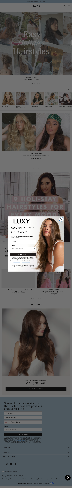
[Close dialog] (61, 219)
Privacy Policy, (17, 261)
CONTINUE (23, 254)
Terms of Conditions (26, 261)
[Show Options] (34, 249)
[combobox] (22, 249)
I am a (13, 245)
